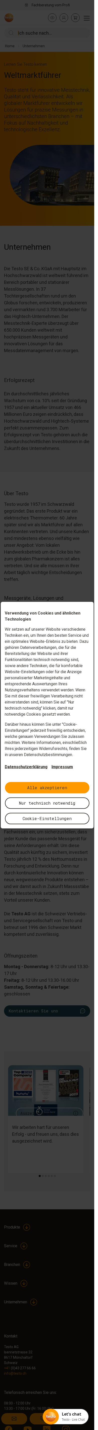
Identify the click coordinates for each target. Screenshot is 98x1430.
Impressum (62, 766)
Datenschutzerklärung (26, 766)
